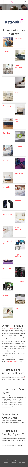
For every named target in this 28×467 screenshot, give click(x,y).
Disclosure (14, 460)
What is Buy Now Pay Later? (8, 459)
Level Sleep (19, 173)
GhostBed (6, 133)
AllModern (6, 52)
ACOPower (18, 38)
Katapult (12, 328)
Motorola (18, 200)
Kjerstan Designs (21, 462)
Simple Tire (7, 268)
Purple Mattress (18, 256)
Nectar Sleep (7, 214)
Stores (17, 459)
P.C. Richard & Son (8, 242)
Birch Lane (18, 92)
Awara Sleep (7, 79)
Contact (21, 459)
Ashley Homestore (19, 66)
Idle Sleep (18, 146)
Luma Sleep (7, 187)
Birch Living (7, 106)
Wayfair (5, 295)
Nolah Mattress (18, 228)
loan (24, 377)
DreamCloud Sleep (19, 120)
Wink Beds (18, 309)
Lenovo (5, 160)
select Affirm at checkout (10, 361)
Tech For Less (20, 282)
